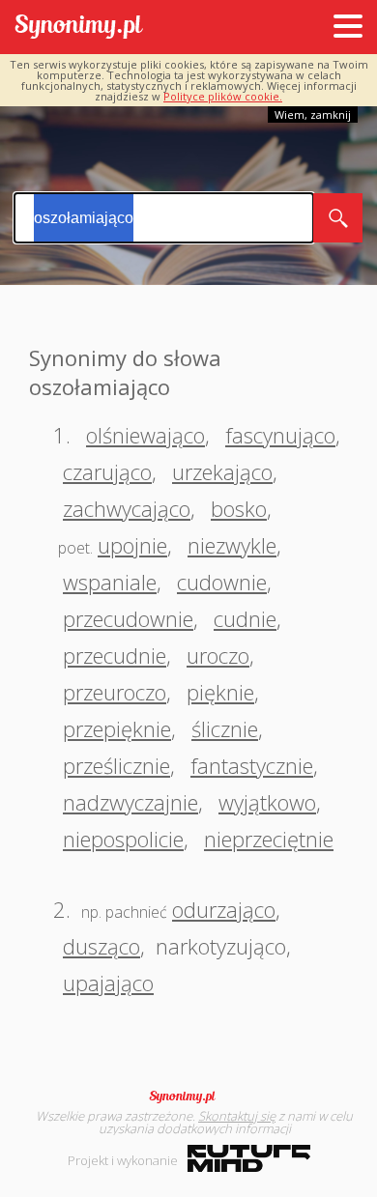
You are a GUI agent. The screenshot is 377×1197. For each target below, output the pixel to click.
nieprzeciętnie (269, 838)
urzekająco (222, 471)
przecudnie (114, 655)
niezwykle (232, 544)
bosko (239, 508)
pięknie (220, 691)
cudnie (245, 618)
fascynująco (280, 434)
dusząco (101, 945)
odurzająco (224, 909)
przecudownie (128, 618)
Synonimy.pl (78, 27)
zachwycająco (126, 508)
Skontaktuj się (237, 1116)
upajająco (108, 982)
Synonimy (188, 1096)
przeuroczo (114, 691)
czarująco (107, 471)
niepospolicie (123, 838)
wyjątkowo (267, 801)
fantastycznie (251, 765)
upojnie (132, 544)
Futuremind (249, 1158)
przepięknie (117, 728)
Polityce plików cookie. (222, 96)
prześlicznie (116, 765)
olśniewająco (145, 434)
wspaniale (110, 581)
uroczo (218, 655)
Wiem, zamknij (313, 114)
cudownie (222, 581)
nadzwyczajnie (130, 801)
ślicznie (224, 728)
